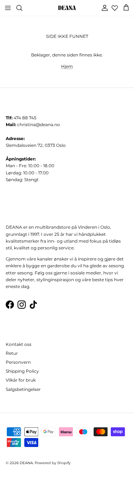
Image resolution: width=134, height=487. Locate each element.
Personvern (18, 362)
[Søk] (23, 8)
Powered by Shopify (52, 463)
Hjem (67, 66)
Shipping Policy (22, 371)
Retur (12, 353)
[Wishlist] (114, 7)
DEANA (26, 463)
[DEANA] (67, 8)
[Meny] (8, 8)
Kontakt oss (18, 344)
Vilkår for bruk (21, 380)
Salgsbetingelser (23, 389)
